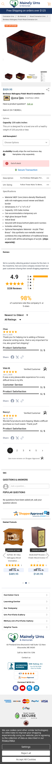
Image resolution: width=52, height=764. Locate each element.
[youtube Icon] (22, 688)
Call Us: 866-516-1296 (26, 652)
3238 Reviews (16, 288)
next (48, 555)
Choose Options (13, 550)
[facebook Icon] (15, 688)
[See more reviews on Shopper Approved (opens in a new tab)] (22, 357)
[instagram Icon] (29, 688)
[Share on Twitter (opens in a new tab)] (17, 357)
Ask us (30, 104)
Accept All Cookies (26, 759)
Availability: (8, 151)
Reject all (26, 753)
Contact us (26, 657)
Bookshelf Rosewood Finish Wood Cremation (38, 558)
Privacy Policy (8, 740)
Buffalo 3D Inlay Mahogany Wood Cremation (14, 558)
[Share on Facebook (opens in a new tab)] (12, 358)
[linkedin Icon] (36, 688)
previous (4, 555)
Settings (26, 746)
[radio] (38, 276)
